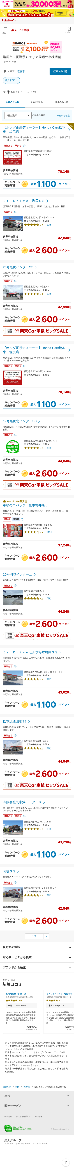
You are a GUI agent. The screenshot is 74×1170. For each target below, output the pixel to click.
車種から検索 (63, 115)
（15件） (49, 294)
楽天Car (7, 1086)
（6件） (48, 598)
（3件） (48, 748)
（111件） (50, 532)
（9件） (48, 679)
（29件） (49, 225)
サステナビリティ (40, 1143)
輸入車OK (10, 80)
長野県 (26, 1086)
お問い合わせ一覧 (23, 1143)
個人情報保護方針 (23, 1116)
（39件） (49, 448)
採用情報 (38, 1116)
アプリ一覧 (8, 1143)
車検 (17, 1086)
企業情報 (8, 1116)
